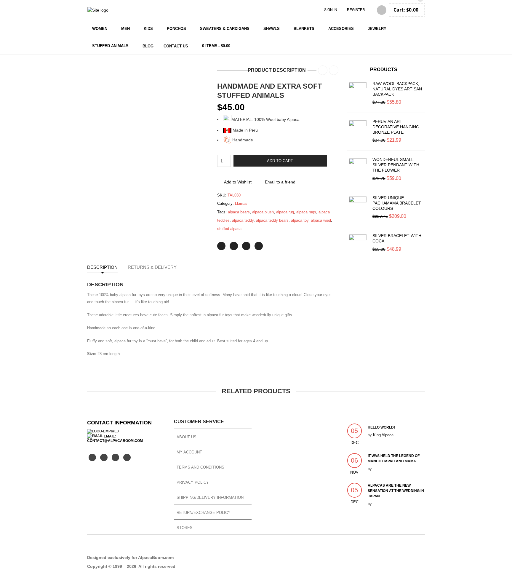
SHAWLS (271, 28)
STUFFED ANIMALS (110, 46)
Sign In (330, 10)
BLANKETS (304, 28)
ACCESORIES (341, 28)
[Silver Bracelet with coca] (357, 243)
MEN (125, 28)
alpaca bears (239, 212)
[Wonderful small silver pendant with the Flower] (357, 167)
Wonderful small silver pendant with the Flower (395, 164)
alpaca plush (263, 212)
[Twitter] (221, 246)
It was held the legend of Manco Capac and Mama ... (394, 458)
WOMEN (99, 28)
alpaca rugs (306, 212)
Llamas (241, 203)
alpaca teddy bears (272, 220)
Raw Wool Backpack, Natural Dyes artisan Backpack (397, 89)
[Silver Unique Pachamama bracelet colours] (357, 205)
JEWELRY (377, 28)
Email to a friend (280, 182)
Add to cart (280, 161)
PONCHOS (176, 28)
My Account (189, 452)
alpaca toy (299, 220)
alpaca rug (285, 212)
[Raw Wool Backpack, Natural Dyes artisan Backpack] (357, 91)
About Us (186, 437)
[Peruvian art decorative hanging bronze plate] (357, 129)
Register (356, 10)
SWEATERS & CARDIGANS (224, 28)
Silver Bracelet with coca (396, 238)
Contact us (176, 46)
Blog (148, 46)
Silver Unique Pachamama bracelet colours (396, 203)
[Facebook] (234, 246)
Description (102, 267)
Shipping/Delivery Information (210, 497)
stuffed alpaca (229, 228)
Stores (185, 527)
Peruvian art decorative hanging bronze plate (395, 127)
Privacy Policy (193, 482)
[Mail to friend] (259, 246)
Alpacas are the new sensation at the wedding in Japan (396, 490)
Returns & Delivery (152, 267)
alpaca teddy (243, 220)
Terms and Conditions (200, 467)
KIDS (148, 28)
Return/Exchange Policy (204, 512)
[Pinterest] (246, 246)
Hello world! (381, 427)
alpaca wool (321, 220)
